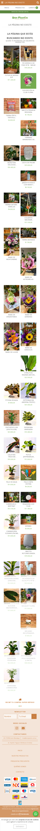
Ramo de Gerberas (28, 316)
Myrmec (28, 526)
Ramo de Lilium (11, 352)
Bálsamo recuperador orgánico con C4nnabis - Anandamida (28, 632)
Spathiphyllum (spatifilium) (11, 428)
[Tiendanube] (20, 815)
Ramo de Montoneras (11, 258)
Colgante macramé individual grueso (28, 219)
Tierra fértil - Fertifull (11, 116)
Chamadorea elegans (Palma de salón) (11, 532)
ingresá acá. (35, 809)
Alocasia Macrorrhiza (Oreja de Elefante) (11, 607)
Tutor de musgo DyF (11, 76)
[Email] (23, 728)
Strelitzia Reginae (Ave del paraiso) (28, 374)
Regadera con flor (28, 505)
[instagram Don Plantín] (16, 728)
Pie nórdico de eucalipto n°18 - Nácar (28, 580)
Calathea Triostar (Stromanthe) (11, 456)
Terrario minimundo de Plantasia (28, 138)
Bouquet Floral (28, 606)
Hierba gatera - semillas (11, 206)
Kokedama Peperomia (11, 659)
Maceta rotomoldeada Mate (28, 552)
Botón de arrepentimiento (20, 811)
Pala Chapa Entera (28, 483)
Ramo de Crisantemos (11, 316)
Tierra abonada (28, 240)
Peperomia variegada (28, 428)
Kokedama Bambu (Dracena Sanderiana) (11, 580)
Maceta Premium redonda (28, 111)
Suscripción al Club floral (28, 91)
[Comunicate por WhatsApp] (35, 814)
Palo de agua (11, 482)
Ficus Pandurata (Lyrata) (28, 659)
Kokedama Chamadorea (11, 687)
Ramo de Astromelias (28, 278)
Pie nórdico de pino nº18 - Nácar (28, 64)
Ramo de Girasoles (28, 349)
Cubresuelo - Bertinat (11, 505)
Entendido (20, 827)
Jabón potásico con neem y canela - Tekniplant (28, 184)
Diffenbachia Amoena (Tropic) (28, 401)
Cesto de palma (28, 163)
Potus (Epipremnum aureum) (28, 456)
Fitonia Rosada (11, 400)
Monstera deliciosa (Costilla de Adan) (12, 164)
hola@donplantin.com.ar (29, 738)
